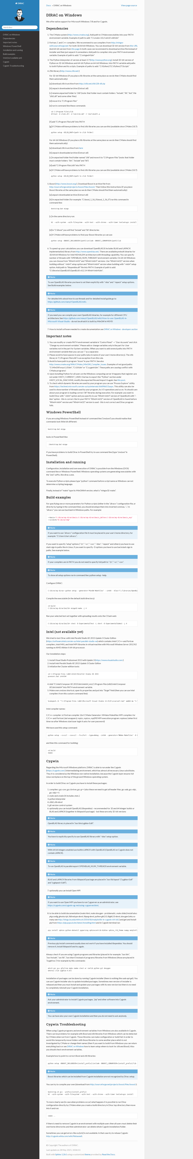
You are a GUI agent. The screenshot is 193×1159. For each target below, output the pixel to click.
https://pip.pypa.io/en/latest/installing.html (76, 922)
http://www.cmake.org (78, 34)
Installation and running (13, 50)
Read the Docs (108, 1154)
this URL (134, 45)
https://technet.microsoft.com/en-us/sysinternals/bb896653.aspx (83, 386)
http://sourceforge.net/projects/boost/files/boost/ (72, 187)
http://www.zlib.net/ (70, 71)
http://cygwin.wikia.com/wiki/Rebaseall (64, 1136)
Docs (48, 5)
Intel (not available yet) (12, 58)
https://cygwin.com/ (56, 770)
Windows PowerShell (12, 46)
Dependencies (9, 38)
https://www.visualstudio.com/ (109, 660)
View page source (129, 5)
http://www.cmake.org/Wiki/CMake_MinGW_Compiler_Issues (77, 364)
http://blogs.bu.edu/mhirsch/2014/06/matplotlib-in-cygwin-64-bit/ (88, 919)
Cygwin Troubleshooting (13, 66)
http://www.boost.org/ (66, 183)
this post (121, 380)
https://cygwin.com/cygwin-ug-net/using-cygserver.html (73, 905)
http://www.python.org (100, 60)
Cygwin (6, 62)
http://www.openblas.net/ (87, 251)
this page (75, 49)
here (81, 148)
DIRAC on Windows (11, 35)
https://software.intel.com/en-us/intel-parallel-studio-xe (72, 641)
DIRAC (20, 3)
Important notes (10, 42)
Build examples (9, 54)
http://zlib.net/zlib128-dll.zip (92, 83)
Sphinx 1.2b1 (61, 1154)
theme (87, 1154)
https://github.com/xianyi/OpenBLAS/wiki (67, 301)
